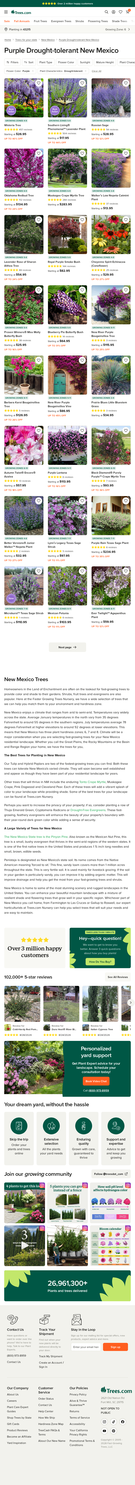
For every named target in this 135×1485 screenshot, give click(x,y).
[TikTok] (113, 1421)
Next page (65, 647)
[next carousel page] (130, 1002)
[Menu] (7, 12)
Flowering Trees (98, 21)
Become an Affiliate (19, 1436)
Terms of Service (80, 1417)
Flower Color (66, 62)
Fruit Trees (40, 21)
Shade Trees (119, 21)
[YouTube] (104, 1430)
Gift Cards (13, 1423)
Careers (12, 1400)
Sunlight (85, 62)
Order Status (46, 1398)
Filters (14, 62)
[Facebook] (122, 1421)
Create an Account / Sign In (51, 1364)
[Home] (21, 12)
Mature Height (105, 62)
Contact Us (14, 1361)
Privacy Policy (78, 1394)
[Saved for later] (39, 83)
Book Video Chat (96, 1081)
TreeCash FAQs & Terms (49, 1432)
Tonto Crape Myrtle (92, 782)
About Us (12, 1394)
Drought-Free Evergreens (87, 810)
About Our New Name (51, 1440)
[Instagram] (104, 1421)
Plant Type (45, 62)
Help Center (45, 1411)
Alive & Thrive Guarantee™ (78, 1402)
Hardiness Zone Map (50, 1423)
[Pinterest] (113, 1430)
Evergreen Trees (61, 21)
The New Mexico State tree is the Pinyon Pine (36, 837)
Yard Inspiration (16, 1442)
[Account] (113, 12)
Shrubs (79, 21)
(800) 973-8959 (99, 1090)
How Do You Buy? (100, 961)
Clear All (96, 71)
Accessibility (77, 1423)
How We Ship (46, 1417)
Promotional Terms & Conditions (82, 1443)
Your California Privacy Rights (79, 1432)
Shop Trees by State (19, 1417)
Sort (30, 62)
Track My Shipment (50, 1356)
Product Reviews (17, 1430)
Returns (74, 1411)
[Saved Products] (120, 12)
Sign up (115, 1346)
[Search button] (106, 12)
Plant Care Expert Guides (17, 1409)
